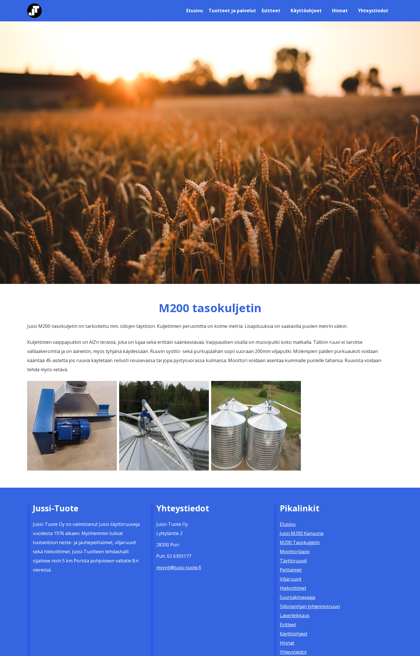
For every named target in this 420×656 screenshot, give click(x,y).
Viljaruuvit (290, 579)
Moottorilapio (295, 551)
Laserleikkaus (294, 615)
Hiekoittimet (293, 588)
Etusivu (194, 10)
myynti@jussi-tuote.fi (178, 567)
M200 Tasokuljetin (300, 542)
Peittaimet (291, 570)
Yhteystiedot (373, 10)
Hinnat (340, 10)
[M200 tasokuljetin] (256, 425)
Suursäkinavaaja (297, 597)
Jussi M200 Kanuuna (301, 533)
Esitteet (271, 10)
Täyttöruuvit (293, 561)
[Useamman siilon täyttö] (164, 425)
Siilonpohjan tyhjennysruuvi (310, 606)
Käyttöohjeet (306, 10)
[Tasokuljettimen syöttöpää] (72, 425)
